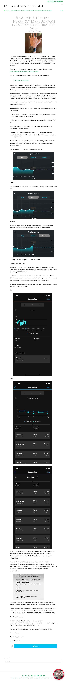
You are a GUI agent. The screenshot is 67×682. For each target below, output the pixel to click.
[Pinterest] (58, 1)
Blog (31, 677)
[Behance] (62, 1)
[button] (62, 4)
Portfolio (37, 677)
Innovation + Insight (24, 5)
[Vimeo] (54, 1)
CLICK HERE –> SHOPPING (22, 677)
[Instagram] (56, 1)
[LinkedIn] (50, 1)
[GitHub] (60, 1)
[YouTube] (52, 1)
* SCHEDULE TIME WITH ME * (48, 677)
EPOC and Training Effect (22, 80)
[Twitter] (48, 1)
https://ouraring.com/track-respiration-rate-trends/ (24, 71)
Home (12, 677)
